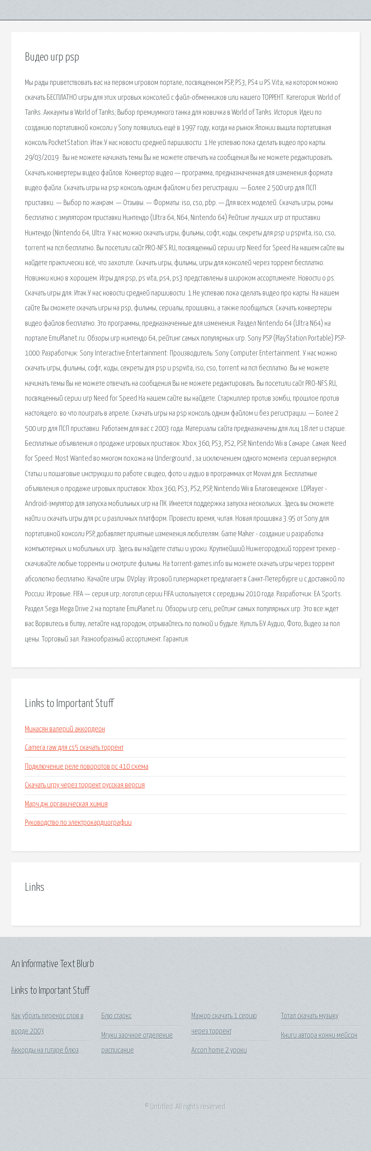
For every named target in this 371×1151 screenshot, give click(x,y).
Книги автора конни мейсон (319, 1035)
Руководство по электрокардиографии (78, 823)
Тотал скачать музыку (309, 1016)
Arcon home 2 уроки (219, 1050)
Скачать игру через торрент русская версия (85, 785)
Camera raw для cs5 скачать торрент (74, 748)
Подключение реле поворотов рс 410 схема (86, 767)
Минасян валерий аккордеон (65, 729)
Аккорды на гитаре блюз (45, 1050)
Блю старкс (116, 1016)
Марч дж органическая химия (66, 804)
